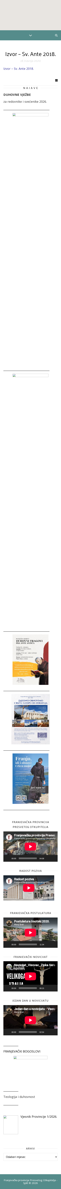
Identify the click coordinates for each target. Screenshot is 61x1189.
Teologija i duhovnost (19, 1097)
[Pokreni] (7, 858)
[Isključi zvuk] (47, 858)
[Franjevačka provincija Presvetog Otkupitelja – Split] (30, 15)
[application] (30, 846)
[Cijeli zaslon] (53, 858)
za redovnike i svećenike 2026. (25, 102)
